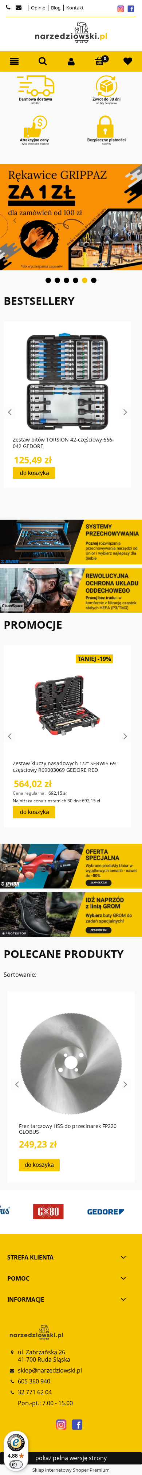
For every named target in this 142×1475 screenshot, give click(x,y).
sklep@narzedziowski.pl (50, 1370)
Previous (14, 220)
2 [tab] (57, 280)
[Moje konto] (71, 61)
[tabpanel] (71, 217)
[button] (14, 61)
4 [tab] (75, 280)
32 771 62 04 (35, 1392)
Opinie (37, 7)
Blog (55, 7)
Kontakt (74, 7)
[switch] (16, 1464)
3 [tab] (66, 280)
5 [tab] (84, 280)
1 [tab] (48, 280)
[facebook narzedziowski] (77, 1424)
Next (127, 220)
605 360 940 (34, 1381)
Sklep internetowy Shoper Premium (71, 1470)
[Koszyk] (99, 61)
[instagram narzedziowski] (61, 1424)
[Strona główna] (71, 33)
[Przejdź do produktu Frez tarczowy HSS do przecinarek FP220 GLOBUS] (71, 1064)
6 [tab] (93, 280)
